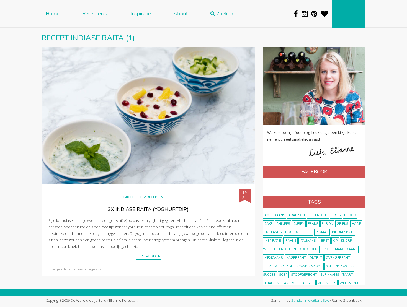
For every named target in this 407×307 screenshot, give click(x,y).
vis (320, 283)
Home (53, 14)
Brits (336, 215)
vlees (331, 283)
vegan (282, 283)
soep (283, 275)
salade (286, 266)
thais (269, 283)
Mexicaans (273, 258)
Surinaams (329, 275)
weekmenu (349, 283)
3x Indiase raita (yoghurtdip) (148, 209)
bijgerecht (59, 269)
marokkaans (346, 249)
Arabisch (296, 215)
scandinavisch (309, 266)
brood (350, 215)
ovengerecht (338, 258)
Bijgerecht (133, 197)
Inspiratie (140, 14)
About (181, 14)
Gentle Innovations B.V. (310, 300)
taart (347, 275)
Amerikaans (274, 215)
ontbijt (316, 258)
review (270, 266)
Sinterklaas (336, 266)
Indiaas (77, 269)
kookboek (308, 249)
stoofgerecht (304, 275)
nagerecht (296, 258)
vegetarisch (96, 269)
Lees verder (148, 256)
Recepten (93, 14)
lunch (326, 249)
